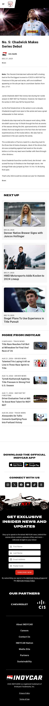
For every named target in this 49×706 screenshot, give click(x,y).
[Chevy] (19, 604)
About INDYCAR (24, 624)
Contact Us (24, 636)
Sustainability (24, 661)
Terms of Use (24, 699)
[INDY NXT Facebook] (21, 484)
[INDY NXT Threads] (41, 484)
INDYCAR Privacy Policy (26, 581)
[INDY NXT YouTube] (28, 484)
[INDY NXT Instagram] (8, 484)
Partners (24, 655)
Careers (24, 630)
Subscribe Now (24, 572)
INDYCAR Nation (24, 642)
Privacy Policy (24, 693)
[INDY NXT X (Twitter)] (14, 484)
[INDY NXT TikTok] (34, 484)
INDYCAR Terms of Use (35, 578)
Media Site (24, 649)
